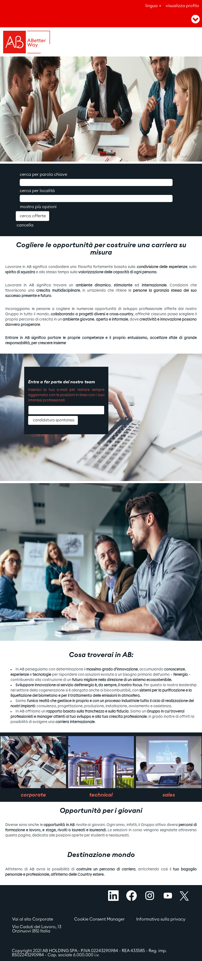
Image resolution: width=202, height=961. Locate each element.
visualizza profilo (182, 6)
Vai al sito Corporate (32, 919)
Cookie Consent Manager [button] (99, 919)
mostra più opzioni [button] (38, 207)
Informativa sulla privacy (160, 919)
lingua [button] (152, 6)
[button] (168, 19)
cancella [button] (25, 225)
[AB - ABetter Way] (26, 42)
